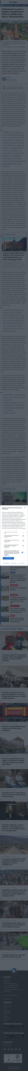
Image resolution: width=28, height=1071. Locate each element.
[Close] (25, 508)
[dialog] (14, 535)
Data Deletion (6, 563)
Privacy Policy (22, 563)
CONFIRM (8, 558)
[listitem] (14, 533)
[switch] (23, 535)
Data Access (14, 563)
